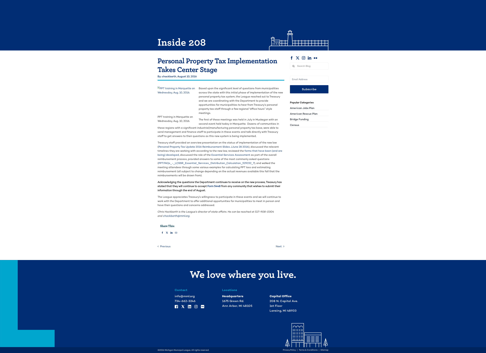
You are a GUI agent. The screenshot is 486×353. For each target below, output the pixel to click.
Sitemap (324, 350)
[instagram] (303, 58)
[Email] (176, 233)
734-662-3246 (185, 301)
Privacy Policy (289, 350)
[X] (167, 233)
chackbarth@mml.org (176, 215)
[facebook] (291, 58)
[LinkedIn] (171, 233)
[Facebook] (162, 233)
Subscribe (309, 89)
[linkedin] (309, 58)
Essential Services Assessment (230, 155)
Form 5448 (214, 186)
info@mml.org (185, 296)
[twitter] (297, 58)
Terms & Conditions (308, 350)
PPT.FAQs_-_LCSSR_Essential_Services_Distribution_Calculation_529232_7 (206, 163)
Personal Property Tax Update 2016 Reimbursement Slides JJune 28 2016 (203, 146)
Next (279, 246)
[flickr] (315, 58)
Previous (165, 246)
